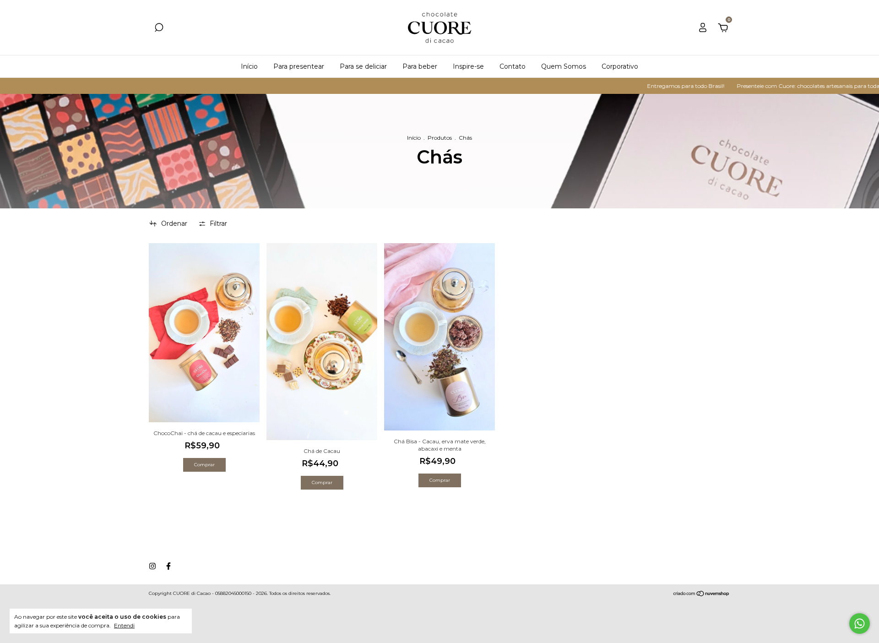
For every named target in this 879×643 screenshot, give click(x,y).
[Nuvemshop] (701, 594)
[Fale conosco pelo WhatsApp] (859, 623)
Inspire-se (468, 66)
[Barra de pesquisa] (159, 29)
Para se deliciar (363, 66)
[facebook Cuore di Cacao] (168, 566)
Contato (512, 66)
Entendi (124, 625)
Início (249, 66)
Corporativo (620, 66)
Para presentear (298, 66)
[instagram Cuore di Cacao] (152, 566)
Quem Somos (563, 66)
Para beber (419, 66)
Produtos (440, 137)
